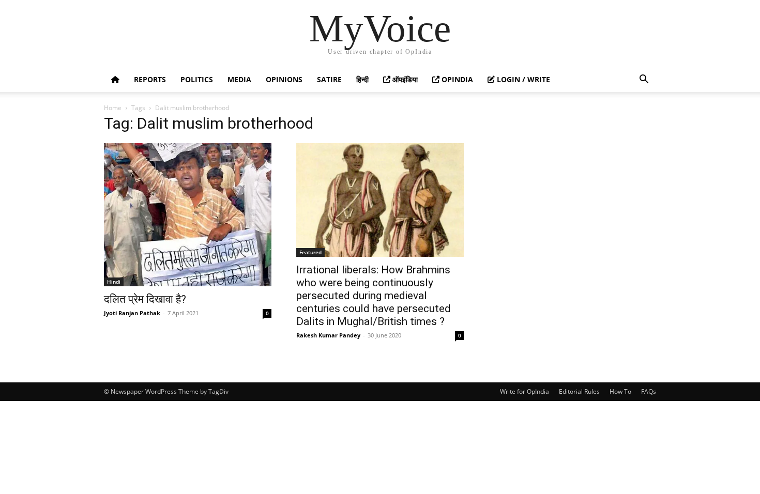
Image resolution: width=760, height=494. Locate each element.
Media (239, 79)
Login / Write (522, 79)
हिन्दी (362, 79)
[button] (643, 80)
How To (620, 391)
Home (112, 107)
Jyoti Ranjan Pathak (132, 313)
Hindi (113, 281)
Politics (196, 79)
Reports (150, 79)
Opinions (284, 79)
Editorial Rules (579, 391)
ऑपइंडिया (404, 79)
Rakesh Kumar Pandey (328, 335)
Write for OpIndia (524, 391)
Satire (329, 79)
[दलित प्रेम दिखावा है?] (187, 214)
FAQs (648, 391)
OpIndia (456, 79)
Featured (310, 252)
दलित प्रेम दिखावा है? (145, 299)
